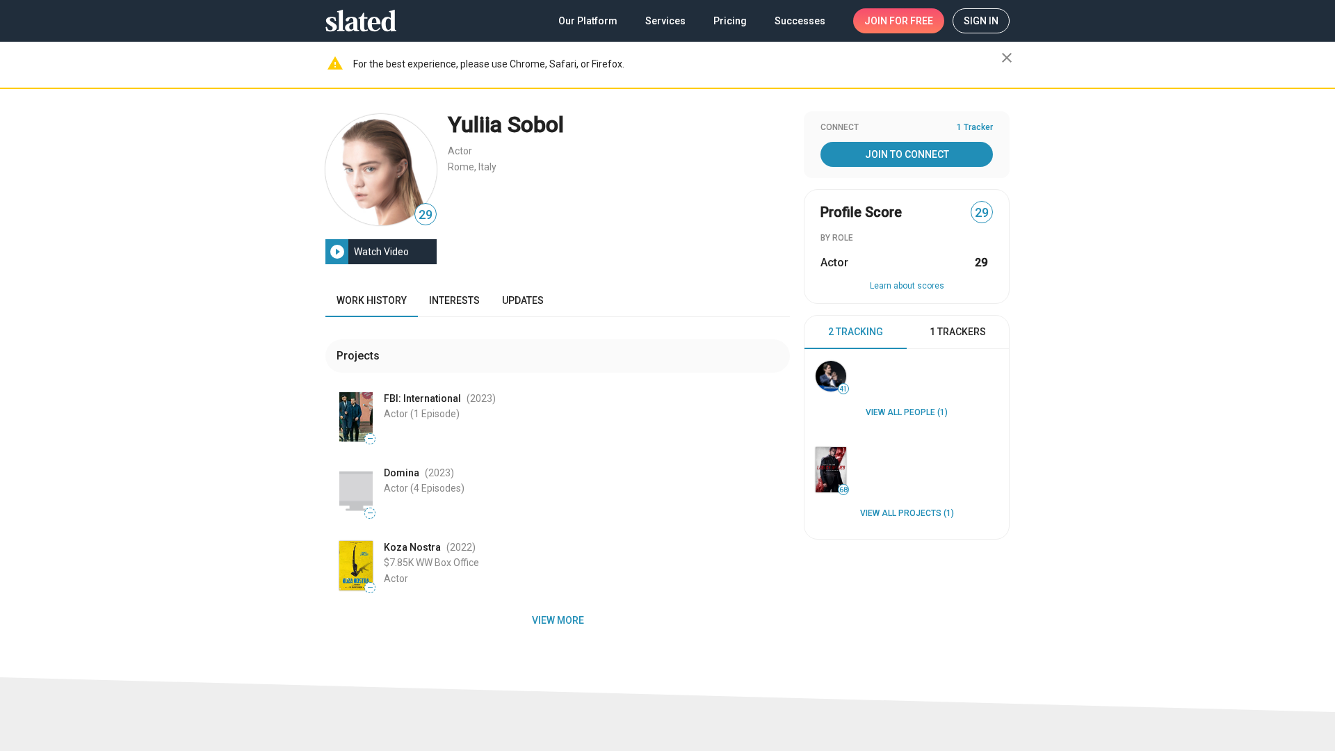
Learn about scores (907, 286)
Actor (460, 150)
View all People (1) (907, 412)
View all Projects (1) (907, 513)
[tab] (855, 332)
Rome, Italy (472, 166)
